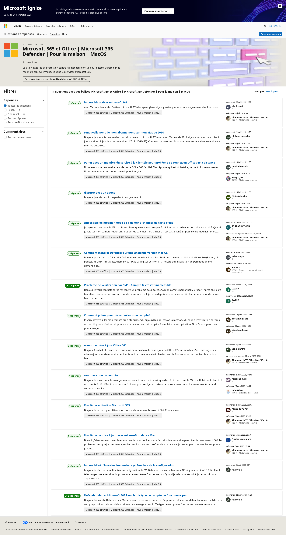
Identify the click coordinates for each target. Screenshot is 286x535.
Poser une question (271, 34)
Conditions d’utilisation (186, 529)
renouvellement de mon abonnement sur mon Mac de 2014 (124, 132)
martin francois (240, 166)
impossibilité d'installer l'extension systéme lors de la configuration (129, 465)
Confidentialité (109, 529)
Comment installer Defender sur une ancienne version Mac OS (126, 252)
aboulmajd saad (240, 318)
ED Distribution (239, 196)
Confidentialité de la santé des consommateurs (146, 529)
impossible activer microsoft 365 (105, 102)
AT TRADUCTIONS (241, 226)
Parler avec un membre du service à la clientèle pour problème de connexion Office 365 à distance (149, 162)
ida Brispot (237, 106)
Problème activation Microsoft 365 (107, 405)
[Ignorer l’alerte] (280, 6)
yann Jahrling (238, 348)
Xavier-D (236, 267)
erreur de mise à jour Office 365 (105, 345)
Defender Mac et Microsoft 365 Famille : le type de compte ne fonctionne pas (135, 495)
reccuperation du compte (101, 375)
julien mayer (238, 256)
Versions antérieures (61, 529)
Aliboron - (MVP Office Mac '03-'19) (250, 117)
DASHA (235, 288)
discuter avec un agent (99, 192)
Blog (77, 529)
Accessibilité (231, 529)
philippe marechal (241, 136)
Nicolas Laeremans (241, 439)
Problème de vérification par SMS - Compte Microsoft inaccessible (127, 285)
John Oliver (237, 390)
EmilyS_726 (237, 177)
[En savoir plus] (19, 109)
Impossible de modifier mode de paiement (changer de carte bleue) (129, 222)
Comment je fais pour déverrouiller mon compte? (117, 315)
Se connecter (275, 25)
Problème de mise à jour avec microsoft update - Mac (119, 435)
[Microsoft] (5, 26)
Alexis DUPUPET (240, 408)
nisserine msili (239, 378)
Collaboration (92, 529)
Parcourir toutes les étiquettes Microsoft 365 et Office (56, 79)
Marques (247, 529)
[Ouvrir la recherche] (265, 26)
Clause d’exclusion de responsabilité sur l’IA (25, 529)
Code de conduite (211, 529)
